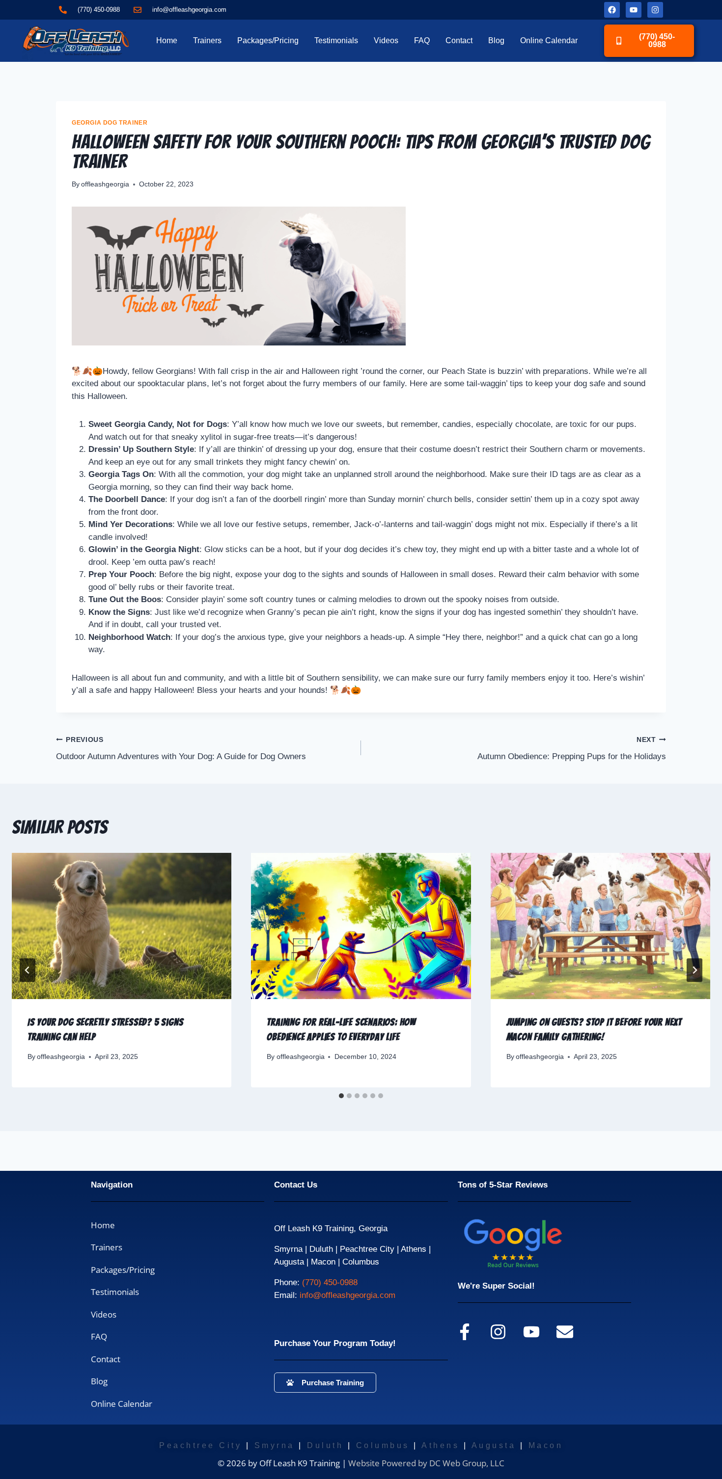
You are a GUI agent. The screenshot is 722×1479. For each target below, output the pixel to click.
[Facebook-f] (464, 1331)
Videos (386, 40)
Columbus (383, 1445)
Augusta (494, 1445)
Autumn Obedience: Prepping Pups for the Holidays (571, 748)
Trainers (207, 40)
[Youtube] (633, 10)
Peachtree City (200, 1445)
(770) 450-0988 (330, 1282)
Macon (545, 1445)
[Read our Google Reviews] (531, 1243)
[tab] (341, 1095)
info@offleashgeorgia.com (347, 1295)
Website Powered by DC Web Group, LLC (426, 1463)
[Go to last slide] (27, 970)
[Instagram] (655, 10)
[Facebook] (612, 10)
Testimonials (336, 40)
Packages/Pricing (268, 40)
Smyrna (274, 1445)
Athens (440, 1445)
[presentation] (121, 926)
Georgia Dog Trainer (109, 122)
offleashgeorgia (105, 184)
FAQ (422, 40)
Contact (458, 40)
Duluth (325, 1445)
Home (166, 40)
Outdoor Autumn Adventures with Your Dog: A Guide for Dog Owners (181, 748)
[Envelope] (565, 1331)
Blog (496, 40)
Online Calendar (549, 40)
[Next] (694, 970)
